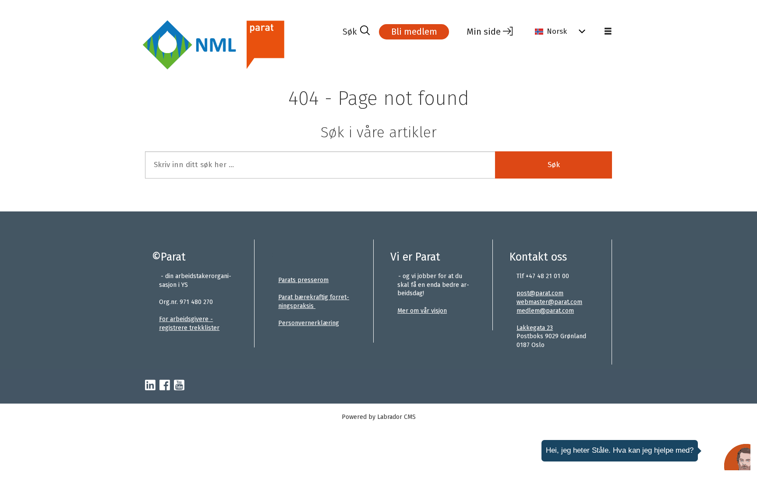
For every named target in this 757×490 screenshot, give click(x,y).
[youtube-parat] (179, 385)
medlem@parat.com (545, 311)
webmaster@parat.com (549, 302)
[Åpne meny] (608, 31)
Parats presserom (303, 280)
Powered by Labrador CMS (379, 417)
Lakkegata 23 (534, 328)
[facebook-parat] (164, 385)
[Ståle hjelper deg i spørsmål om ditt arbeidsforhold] (737, 457)
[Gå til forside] (240, 45)
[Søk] (356, 31)
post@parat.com (539, 293)
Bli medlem (414, 31)
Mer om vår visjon (422, 311)
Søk (554, 164)
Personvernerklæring (308, 323)
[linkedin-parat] (150, 385)
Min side (484, 31)
